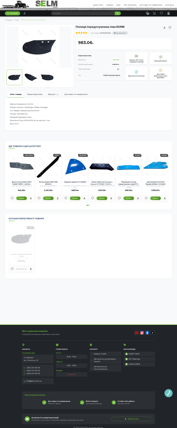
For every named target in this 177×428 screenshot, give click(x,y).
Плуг (17, 20)
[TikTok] (152, 332)
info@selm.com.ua (33, 381)
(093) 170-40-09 (33, 371)
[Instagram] (142, 332)
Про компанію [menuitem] (130, 5)
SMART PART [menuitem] (98, 5)
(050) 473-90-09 (33, 373)
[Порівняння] (24, 13)
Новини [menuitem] (109, 5)
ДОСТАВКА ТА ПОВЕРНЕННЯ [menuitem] (151, 5)
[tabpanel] (88, 113)
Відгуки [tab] (53, 94)
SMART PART (134, 354)
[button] (87, 205)
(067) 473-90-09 (33, 368)
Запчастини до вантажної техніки (105, 360)
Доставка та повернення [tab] (76, 94)
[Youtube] (136, 332)
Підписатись (133, 419)
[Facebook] (147, 332)
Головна (9, 20)
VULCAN (116, 60)
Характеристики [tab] (34, 94)
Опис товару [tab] (16, 94)
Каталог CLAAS (100, 354)
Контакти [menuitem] (169, 5)
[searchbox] (83, 13)
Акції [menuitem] (118, 5)
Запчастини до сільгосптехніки (101, 368)
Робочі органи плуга (111, 75)
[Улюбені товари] (161, 13)
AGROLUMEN (134, 364)
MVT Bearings (134, 359)
